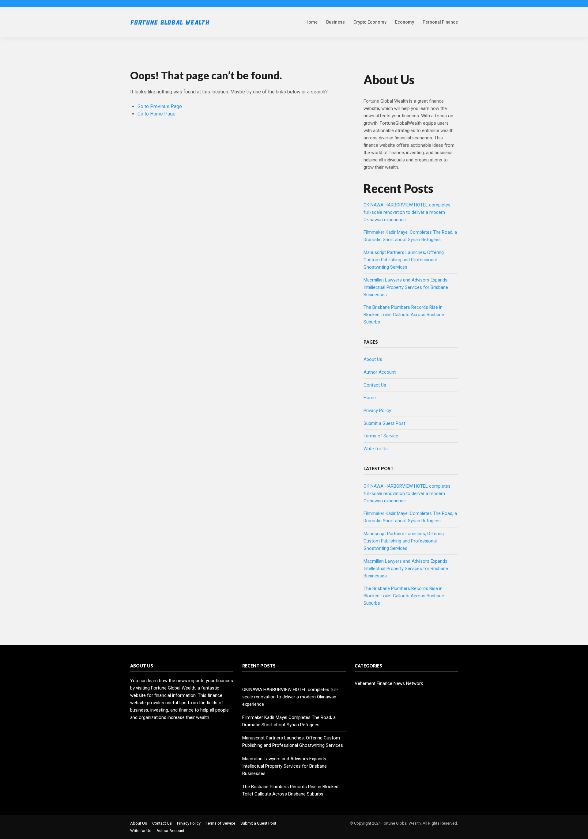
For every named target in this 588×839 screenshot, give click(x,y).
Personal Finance (440, 22)
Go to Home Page (156, 114)
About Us (373, 359)
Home (311, 22)
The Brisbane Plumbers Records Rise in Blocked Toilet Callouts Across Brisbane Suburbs (404, 314)
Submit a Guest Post (384, 423)
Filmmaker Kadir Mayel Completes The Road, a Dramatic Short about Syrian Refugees (289, 721)
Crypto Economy (369, 22)
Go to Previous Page (160, 106)
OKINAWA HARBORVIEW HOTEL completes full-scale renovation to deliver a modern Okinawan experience (407, 212)
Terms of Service (381, 436)
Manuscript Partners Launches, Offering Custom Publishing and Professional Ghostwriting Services (404, 260)
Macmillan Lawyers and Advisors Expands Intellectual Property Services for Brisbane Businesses (406, 287)
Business (335, 22)
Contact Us (375, 385)
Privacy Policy (377, 410)
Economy (404, 22)
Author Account (380, 372)
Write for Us (376, 449)
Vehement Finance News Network (389, 683)
